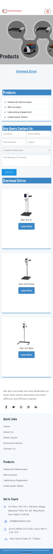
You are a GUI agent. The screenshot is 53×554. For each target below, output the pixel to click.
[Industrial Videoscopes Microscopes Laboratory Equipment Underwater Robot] (26, 150)
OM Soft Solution (26, 552)
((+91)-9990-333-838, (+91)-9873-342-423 (28, 530)
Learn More (26, 226)
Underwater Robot (18, 117)
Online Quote (10, 437)
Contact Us (9, 448)
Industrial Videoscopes (20, 102)
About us (8, 431)
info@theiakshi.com (20, 520)
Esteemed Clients (12, 443)
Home (6, 426)
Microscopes (14, 107)
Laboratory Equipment (20, 112)
